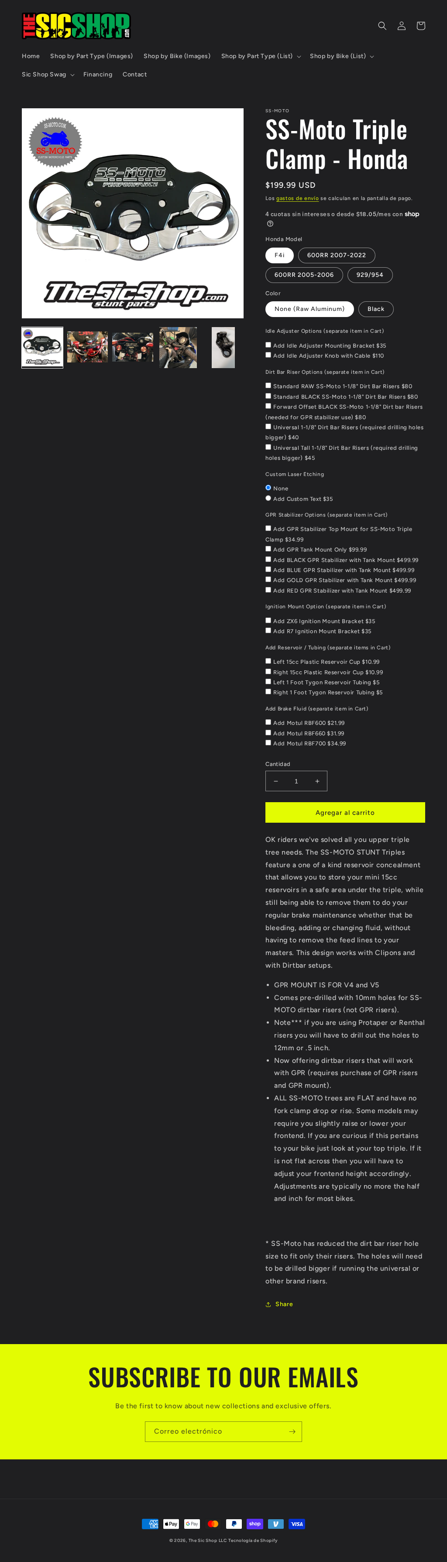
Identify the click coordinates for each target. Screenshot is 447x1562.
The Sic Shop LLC (208, 1540)
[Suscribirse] (292, 1431)
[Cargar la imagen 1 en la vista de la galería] (42, 347)
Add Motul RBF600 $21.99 (309, 723)
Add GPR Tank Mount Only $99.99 (320, 549)
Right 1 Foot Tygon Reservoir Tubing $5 (328, 692)
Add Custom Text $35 (303, 499)
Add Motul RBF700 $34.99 (309, 743)
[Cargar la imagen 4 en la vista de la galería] (178, 347)
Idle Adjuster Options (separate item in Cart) (324, 331)
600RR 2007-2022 (336, 255)
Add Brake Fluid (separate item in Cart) (316, 709)
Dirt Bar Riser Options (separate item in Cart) (325, 372)
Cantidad (277, 764)
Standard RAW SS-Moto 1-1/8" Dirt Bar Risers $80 (342, 386)
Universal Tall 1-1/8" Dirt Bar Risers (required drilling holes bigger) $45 (341, 453)
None (280, 488)
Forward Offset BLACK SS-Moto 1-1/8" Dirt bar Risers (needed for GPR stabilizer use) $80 (344, 411)
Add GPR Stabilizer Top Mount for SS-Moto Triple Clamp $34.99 (338, 534)
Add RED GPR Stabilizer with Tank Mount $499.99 (342, 590)
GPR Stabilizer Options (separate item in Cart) (326, 515)
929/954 (370, 275)
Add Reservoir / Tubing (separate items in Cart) (327, 648)
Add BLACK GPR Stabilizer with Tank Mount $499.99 (346, 560)
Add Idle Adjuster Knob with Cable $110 (328, 355)
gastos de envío (297, 198)
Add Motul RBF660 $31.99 (308, 733)
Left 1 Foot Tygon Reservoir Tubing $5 (326, 682)
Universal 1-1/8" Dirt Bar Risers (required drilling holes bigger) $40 (344, 432)
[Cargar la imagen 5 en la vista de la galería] (223, 347)
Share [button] (284, 1304)
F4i (280, 255)
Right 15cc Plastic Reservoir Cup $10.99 (328, 672)
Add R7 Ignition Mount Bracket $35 (322, 631)
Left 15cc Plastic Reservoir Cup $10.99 (326, 662)
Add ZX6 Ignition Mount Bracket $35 (324, 621)
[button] (260, 56)
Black (376, 309)
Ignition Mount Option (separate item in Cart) (325, 606)
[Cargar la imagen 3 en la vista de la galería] (132, 347)
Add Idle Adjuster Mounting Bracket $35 (329, 345)
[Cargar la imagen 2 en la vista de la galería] (87, 347)
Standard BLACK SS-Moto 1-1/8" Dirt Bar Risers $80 (345, 396)
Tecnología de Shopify (253, 1540)
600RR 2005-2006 (304, 275)
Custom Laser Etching (294, 474)
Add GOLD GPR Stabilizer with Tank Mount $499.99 (344, 580)
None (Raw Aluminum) (310, 309)
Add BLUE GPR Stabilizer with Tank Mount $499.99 (343, 570)
